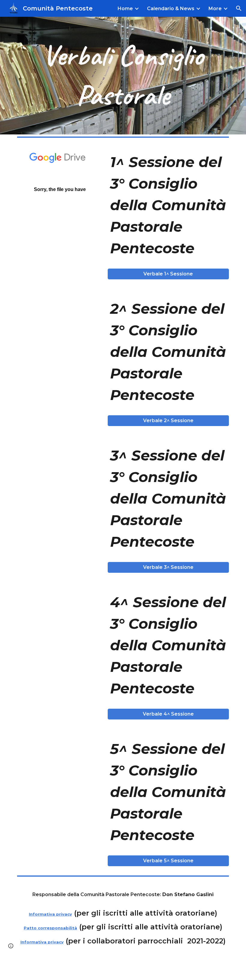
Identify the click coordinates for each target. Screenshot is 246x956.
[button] (239, 8)
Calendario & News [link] (170, 8)
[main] (123, 76)
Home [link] (125, 8)
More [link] (215, 8)
